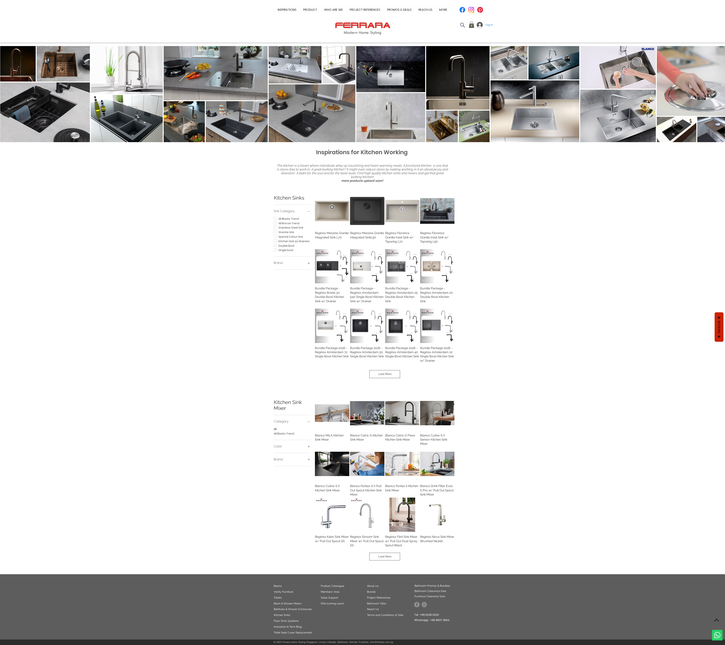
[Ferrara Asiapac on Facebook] (417, 604)
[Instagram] (471, 10)
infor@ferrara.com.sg (381, 642)
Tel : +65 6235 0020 (426, 615)
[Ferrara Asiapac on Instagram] (424, 604)
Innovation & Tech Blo (287, 626)
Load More (384, 373)
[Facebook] (462, 10)
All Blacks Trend (284, 433)
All (275, 429)
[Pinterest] (480, 10)
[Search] (463, 25)
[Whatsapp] (717, 635)
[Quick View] (332, 413)
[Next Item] (718, 94)
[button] (333, 10)
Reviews (719, 327)
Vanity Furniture (283, 591)
